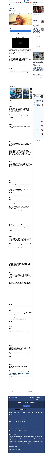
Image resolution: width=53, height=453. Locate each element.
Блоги (32, 412)
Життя (24, 412)
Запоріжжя (20, 414)
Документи (23, 398)
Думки (34, 93)
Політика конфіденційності (39, 397)
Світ (18, 412)
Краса (20, 430)
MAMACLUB (21, 428)
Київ (15, 414)
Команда (23, 397)
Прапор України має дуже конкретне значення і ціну (37, 125)
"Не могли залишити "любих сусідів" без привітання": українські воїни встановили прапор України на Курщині (38, 68)
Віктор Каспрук (35, 102)
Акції (22, 421)
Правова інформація (31, 397)
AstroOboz (12, 10)
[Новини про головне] (22, 393)
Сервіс (24, 421)
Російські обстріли (34, 2)
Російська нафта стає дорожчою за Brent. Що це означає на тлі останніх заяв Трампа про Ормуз (37, 105)
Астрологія (15, 10)
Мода (21, 430)
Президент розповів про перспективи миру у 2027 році (38, 64)
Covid (23, 428)
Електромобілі (19, 421)
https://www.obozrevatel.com (24, 436)
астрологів (15, 49)
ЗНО (25, 419)
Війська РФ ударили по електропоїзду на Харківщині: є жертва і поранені (38, 75)
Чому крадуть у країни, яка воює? (37, 121)
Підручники (18, 419)
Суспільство (38, 412)
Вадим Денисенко (35, 107)
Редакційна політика (31, 398)
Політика (15, 412)
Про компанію (16, 397)
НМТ (27, 419)
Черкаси (25, 414)
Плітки (18, 430)
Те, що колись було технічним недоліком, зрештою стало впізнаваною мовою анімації (36, 25)
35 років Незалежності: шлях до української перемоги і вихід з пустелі (36, 96)
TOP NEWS (35, 51)
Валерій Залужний (35, 98)
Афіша (16, 430)
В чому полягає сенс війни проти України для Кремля (37, 101)
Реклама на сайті (17, 398)
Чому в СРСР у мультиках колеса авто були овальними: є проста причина (36, 21)
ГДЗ (15, 419)
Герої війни (17, 2)
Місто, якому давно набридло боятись (36, 129)
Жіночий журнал (25, 430)
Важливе (34, 4)
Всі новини (42, 412)
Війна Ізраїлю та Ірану (26, 2)
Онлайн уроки (21, 419)
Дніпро (22, 414)
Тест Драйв (16, 421)
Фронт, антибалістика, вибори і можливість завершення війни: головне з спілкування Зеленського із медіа (38, 61)
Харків (17, 414)
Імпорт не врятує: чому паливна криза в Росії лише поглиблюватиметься (37, 134)
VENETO (31, 2)
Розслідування (29, 412)
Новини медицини (17, 428)
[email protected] (17, 447)
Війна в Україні (21, 2)
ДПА (24, 419)
